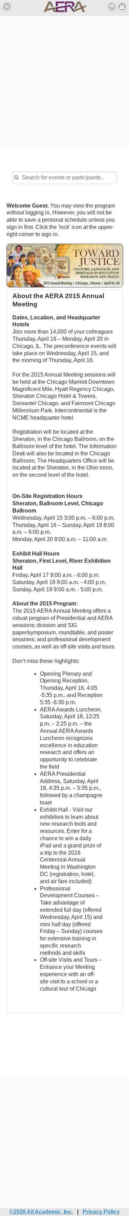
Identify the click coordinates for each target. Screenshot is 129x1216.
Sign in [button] (122, 6)
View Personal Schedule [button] (112, 6)
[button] (7, 6)
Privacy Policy (101, 1212)
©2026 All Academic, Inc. (41, 1212)
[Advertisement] (64, 80)
